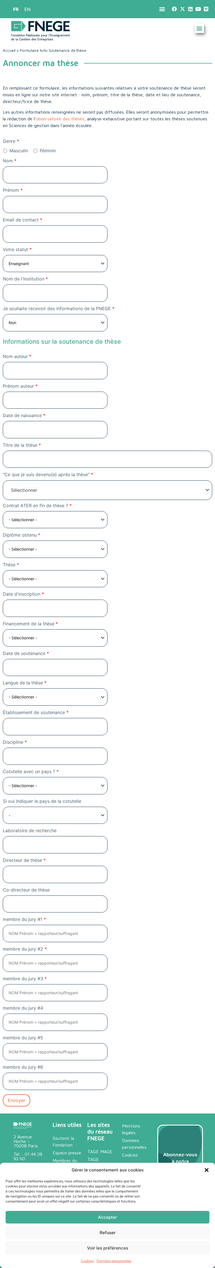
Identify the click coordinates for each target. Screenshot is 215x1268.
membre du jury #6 (23, 1067)
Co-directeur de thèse (26, 890)
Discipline (15, 742)
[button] (206, 1170)
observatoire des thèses (60, 118)
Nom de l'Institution (25, 279)
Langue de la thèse (24, 683)
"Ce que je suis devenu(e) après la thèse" (48, 474)
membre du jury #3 (25, 978)
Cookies (87, 1261)
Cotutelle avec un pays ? (31, 771)
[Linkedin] (190, 9)
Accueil (9, 50)
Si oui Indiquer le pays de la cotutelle (42, 801)
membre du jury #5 (23, 1037)
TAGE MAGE (100, 1151)
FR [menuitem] (16, 9)
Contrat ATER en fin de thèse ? (37, 505)
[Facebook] (174, 9)
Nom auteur (17, 356)
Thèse (11, 564)
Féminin (47, 150)
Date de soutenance (26, 653)
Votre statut (17, 249)
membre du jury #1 (24, 919)
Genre (11, 141)
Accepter (107, 1217)
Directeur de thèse (24, 860)
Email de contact (22, 220)
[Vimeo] (206, 9)
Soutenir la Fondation (63, 1141)
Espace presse (67, 1152)
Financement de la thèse (30, 623)
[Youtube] (198, 9)
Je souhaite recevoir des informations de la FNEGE (58, 308)
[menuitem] (16, 9)
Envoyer (16, 1100)
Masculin (18, 150)
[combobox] (107, 490)
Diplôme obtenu (21, 535)
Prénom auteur (20, 386)
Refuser (108, 1232)
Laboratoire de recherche (30, 830)
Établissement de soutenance (36, 712)
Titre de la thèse (22, 445)
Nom (10, 160)
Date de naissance (24, 415)
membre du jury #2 (25, 949)
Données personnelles (114, 1261)
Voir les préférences (107, 1248)
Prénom (13, 190)
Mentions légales (131, 1129)
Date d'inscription (23, 594)
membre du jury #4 (23, 1008)
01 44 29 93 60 (27, 1156)
